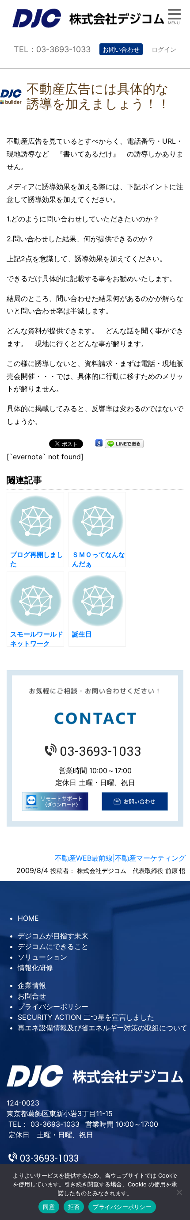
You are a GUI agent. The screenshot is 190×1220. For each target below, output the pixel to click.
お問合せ (32, 995)
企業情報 (32, 985)
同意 (49, 1206)
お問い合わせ (121, 49)
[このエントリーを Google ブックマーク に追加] (99, 443)
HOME (28, 918)
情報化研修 (35, 967)
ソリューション (42, 957)
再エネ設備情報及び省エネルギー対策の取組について (102, 1027)
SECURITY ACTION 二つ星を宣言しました (86, 1017)
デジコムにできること (53, 946)
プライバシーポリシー (53, 1006)
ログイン (164, 49)
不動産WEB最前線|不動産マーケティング (120, 858)
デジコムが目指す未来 (53, 935)
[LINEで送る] (124, 443)
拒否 (74, 1206)
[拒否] (179, 1192)
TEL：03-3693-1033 (52, 49)
